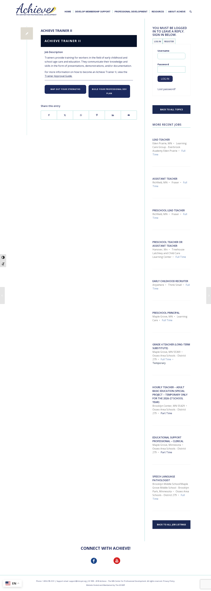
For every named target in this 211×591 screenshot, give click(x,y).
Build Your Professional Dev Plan (109, 91)
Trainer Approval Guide (58, 76)
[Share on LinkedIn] (113, 115)
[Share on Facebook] (49, 115)
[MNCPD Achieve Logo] (36, 9)
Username (163, 50)
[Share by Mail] (129, 115)
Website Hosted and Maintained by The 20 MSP (105, 585)
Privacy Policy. (169, 581)
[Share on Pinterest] (97, 115)
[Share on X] (65, 115)
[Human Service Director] (2, 295)
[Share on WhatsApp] (81, 115)
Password (163, 64)
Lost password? (167, 89)
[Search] (191, 12)
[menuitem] (68, 12)
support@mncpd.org (78, 581)
